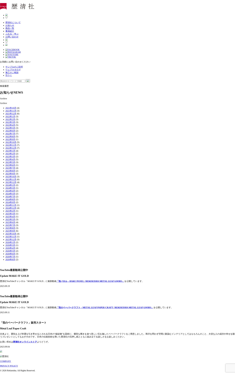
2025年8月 (10, 228)
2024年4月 (10, 191)
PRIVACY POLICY (9, 366)
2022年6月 (10, 131)
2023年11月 (10, 179)
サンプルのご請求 (14, 67)
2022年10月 (10, 142)
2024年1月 (10, 185)
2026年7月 (10, 257)
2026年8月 (10, 259)
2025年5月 (10, 219)
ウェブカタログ (13, 70)
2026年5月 (10, 251)
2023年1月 (10, 151)
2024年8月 (10, 199)
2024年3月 (10, 188)
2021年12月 (10, 113)
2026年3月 (10, 245)
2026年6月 (10, 254)
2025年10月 (10, 234)
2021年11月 (10, 111)
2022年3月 (10, 122)
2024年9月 (10, 202)
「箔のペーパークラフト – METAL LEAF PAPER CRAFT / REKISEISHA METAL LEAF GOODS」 (104, 307)
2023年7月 (10, 168)
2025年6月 (10, 222)
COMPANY (5, 361)
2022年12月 (10, 148)
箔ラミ (8, 75)
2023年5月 (10, 162)
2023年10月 (10, 176)
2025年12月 (10, 239)
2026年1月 (10, 242)
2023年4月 (10, 159)
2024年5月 (10, 194)
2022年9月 (10, 139)
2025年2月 (10, 211)
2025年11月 (10, 236)
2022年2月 (10, 119)
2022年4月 (10, 125)
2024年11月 (10, 205)
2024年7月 (10, 196)
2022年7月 (10, 134)
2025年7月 (10, 225)
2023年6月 (10, 165)
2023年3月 (10, 156)
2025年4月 (10, 216)
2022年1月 (10, 116)
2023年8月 (10, 171)
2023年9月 (10, 174)
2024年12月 (10, 208)
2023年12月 (10, 182)
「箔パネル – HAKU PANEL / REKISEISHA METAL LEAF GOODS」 (90, 281)
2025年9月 (10, 231)
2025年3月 (10, 214)
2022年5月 (10, 128)
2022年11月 (10, 145)
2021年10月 (10, 108)
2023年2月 (10, 154)
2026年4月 (10, 248)
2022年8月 (10, 136)
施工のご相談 (11, 72)
